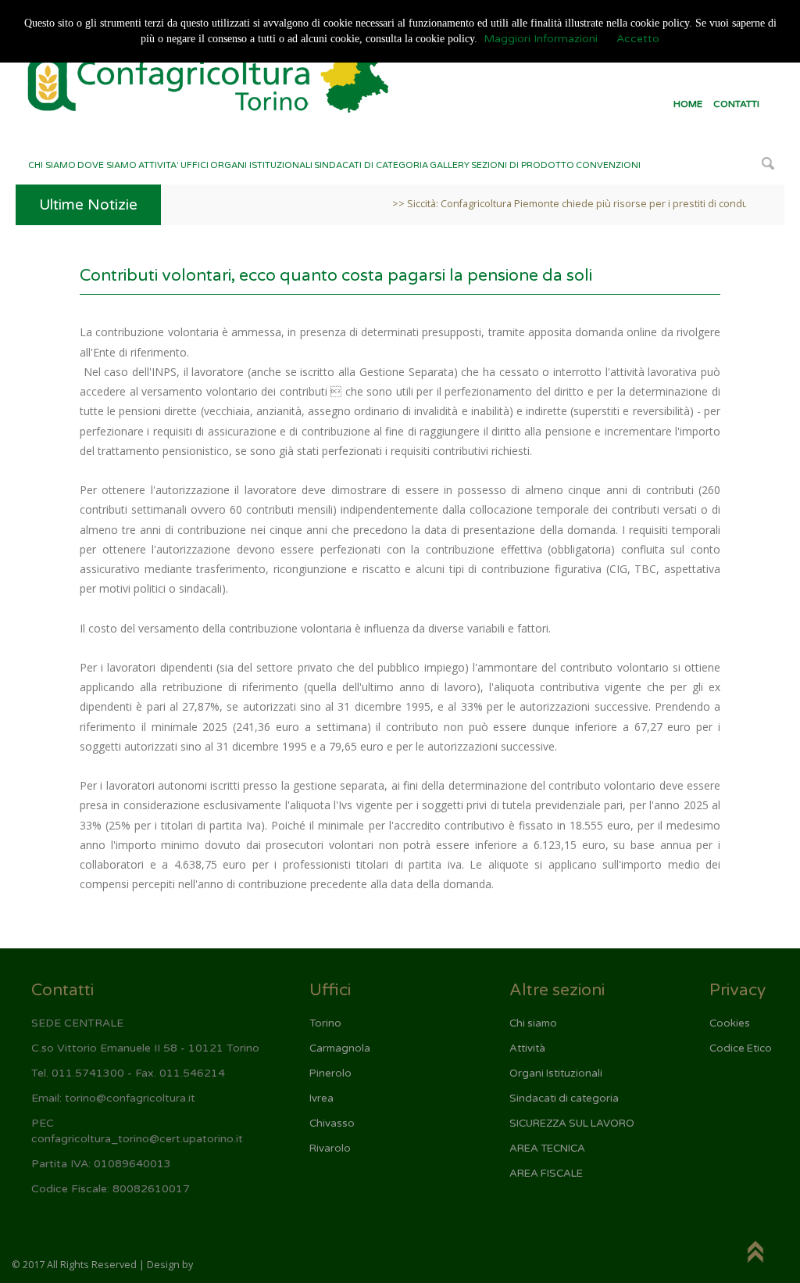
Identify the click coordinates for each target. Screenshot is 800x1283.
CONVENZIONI (608, 165)
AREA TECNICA (547, 1148)
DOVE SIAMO (107, 165)
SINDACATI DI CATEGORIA (371, 165)
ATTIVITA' (158, 165)
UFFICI (194, 165)
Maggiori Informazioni (541, 38)
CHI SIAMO (52, 165)
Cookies (729, 1023)
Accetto (637, 38)
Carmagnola (339, 1048)
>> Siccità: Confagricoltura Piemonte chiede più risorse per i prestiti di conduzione (564, 203)
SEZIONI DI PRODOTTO (522, 165)
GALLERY (450, 165)
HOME (687, 104)
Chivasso (332, 1123)
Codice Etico (740, 1048)
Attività (527, 1048)
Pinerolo (330, 1073)
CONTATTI (736, 104)
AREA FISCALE (546, 1173)
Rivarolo (330, 1148)
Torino (325, 1023)
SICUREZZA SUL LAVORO (571, 1123)
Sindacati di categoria (564, 1098)
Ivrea (321, 1098)
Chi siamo (533, 1023)
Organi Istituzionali (555, 1073)
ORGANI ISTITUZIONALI (261, 165)
